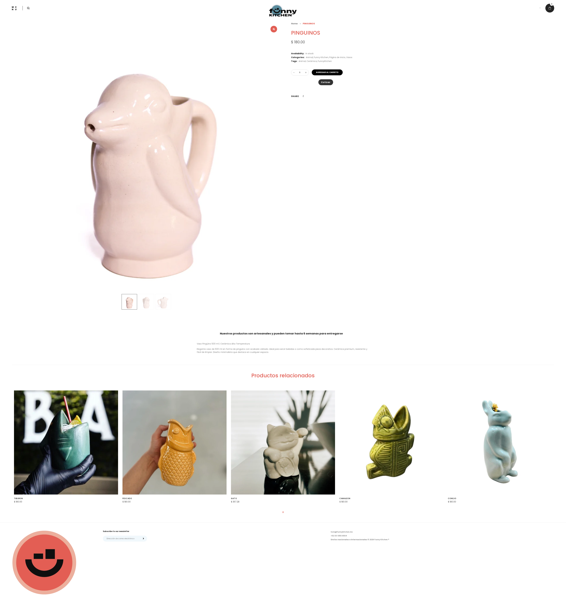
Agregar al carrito (327, 72)
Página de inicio (337, 57)
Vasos (349, 57)
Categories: (298, 57)
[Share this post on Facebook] (303, 96)
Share (295, 96)
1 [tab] (283, 512)
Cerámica (312, 61)
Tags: (294, 61)
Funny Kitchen (321, 57)
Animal (309, 57)
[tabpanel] (66, 448)
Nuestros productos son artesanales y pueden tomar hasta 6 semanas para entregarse (281, 333)
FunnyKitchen (325, 61)
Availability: (297, 53)
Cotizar (325, 82)
